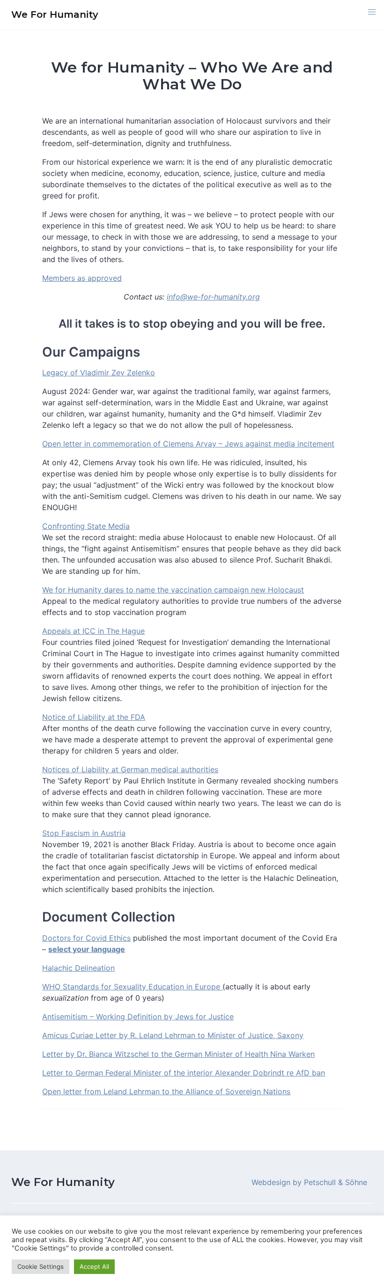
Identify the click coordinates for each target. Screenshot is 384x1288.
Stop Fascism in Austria (84, 833)
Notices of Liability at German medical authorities (130, 769)
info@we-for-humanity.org (213, 296)
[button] (372, 12)
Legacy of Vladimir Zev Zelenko (98, 372)
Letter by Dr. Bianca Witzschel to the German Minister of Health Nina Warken (178, 1054)
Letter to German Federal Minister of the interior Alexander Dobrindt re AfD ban (183, 1072)
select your (69, 949)
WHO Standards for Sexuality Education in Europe (132, 986)
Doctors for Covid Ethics (86, 938)
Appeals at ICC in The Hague (93, 631)
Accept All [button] (94, 1266)
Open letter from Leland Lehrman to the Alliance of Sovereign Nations (166, 1091)
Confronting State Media (86, 526)
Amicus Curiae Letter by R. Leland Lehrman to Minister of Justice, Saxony (172, 1035)
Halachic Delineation (78, 968)
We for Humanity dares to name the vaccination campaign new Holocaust (173, 589)
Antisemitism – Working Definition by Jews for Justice (138, 1016)
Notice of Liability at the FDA (93, 717)
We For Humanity (63, 1182)
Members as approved (82, 278)
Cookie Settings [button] (40, 1266)
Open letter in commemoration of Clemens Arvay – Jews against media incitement (188, 443)
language (108, 949)
